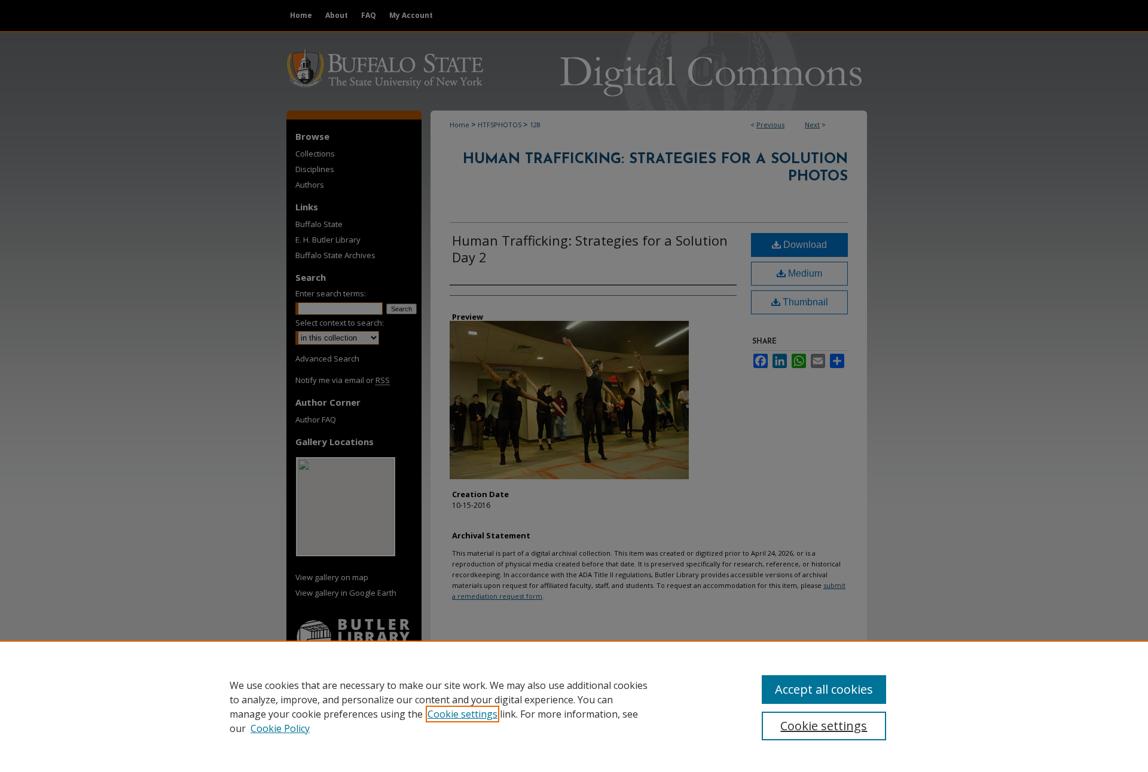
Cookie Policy (280, 728)
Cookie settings (462, 714)
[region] (574, 706)
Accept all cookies (824, 689)
